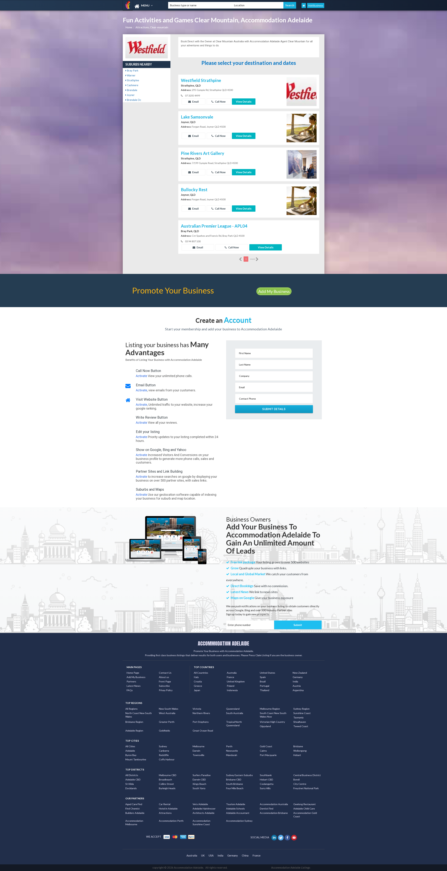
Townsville (198, 755)
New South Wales (168, 708)
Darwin (196, 750)
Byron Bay (130, 755)
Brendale (131, 90)
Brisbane (298, 746)
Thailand (264, 690)
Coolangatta (266, 783)
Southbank (266, 775)
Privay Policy (166, 690)
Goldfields (164, 730)
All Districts (131, 775)
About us (164, 677)
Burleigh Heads (167, 788)
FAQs (130, 690)
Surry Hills (265, 788)
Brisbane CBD (233, 779)
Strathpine (132, 80)
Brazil (263, 681)
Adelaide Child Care (304, 808)
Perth (229, 746)
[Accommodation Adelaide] (142, 6)
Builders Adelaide (134, 812)
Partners (131, 681)
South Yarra (199, 788)
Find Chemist (132, 808)
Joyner (130, 94)
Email (195, 101)
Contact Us (165, 672)
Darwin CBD (199, 779)
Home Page (133, 672)
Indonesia (232, 690)
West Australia (167, 713)
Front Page (165, 681)
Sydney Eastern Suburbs (239, 775)
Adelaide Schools (235, 808)
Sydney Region (301, 708)
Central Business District (307, 775)
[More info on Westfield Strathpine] (302, 91)
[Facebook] (288, 837)
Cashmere (132, 85)
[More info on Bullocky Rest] (302, 200)
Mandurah (231, 755)
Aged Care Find (133, 804)
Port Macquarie (268, 755)
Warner (130, 75)
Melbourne (198, 746)
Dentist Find (266, 808)
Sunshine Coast (302, 713)
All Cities (130, 746)
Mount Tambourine (135, 759)
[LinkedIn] (274, 837)
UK (203, 855)
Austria (297, 685)
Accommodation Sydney (239, 820)
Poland (230, 685)
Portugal (264, 685)
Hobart (297, 755)
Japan (197, 690)
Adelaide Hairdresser (204, 808)
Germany (298, 677)
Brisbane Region (134, 721)
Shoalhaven (299, 721)
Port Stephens (201, 721)
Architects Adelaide (203, 812)
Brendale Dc (133, 99)
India (295, 681)
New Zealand (300, 672)
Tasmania (298, 717)
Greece (198, 685)
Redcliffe (164, 755)
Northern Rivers (201, 713)
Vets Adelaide (200, 804)
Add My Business (274, 291)
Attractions (165, 812)
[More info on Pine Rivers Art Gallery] (302, 164)
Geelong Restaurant (304, 804)
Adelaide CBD (133, 779)
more (253, 259)
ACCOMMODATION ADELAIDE (223, 643)
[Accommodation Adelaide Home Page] (304, 5)
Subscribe (164, 685)
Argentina (298, 690)
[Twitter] (281, 837)
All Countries (201, 672)
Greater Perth (166, 721)
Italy (196, 677)
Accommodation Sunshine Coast (201, 822)
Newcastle (232, 750)
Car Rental (164, 804)
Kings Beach (199, 783)
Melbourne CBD (167, 775)
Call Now (220, 101)
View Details (243, 101)
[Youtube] (294, 837)
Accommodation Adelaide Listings (290, 867)
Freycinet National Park (306, 788)
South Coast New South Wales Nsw (273, 715)
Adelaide (130, 750)
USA (211, 855)
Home (128, 27)
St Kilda (129, 783)
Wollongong (300, 750)
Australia (232, 672)
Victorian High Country (272, 721)
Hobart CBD (266, 779)
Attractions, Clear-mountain (151, 27)
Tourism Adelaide (235, 804)
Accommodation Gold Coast (305, 814)
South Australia (234, 713)
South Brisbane (234, 783)
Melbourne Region (270, 708)
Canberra (164, 750)
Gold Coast (266, 746)
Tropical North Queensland (234, 723)
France (230, 677)
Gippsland (265, 726)
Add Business (315, 5)
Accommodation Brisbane (274, 812)
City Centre (299, 783)
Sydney (163, 746)
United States (267, 672)
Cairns (263, 750)
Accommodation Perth (171, 820)
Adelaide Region (134, 730)
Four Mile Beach (234, 788)
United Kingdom (236, 681)
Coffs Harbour (166, 759)
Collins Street (166, 783)
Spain (263, 677)
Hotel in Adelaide (168, 808)
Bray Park (132, 70)
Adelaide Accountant (237, 812)
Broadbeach (165, 779)
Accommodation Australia (274, 804)
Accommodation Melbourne (134, 822)
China (245, 855)
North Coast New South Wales (138, 715)
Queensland (233, 708)
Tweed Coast (300, 726)
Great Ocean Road (203, 730)
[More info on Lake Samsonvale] (302, 127)
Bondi (296, 779)
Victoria (197, 708)
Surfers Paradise (202, 775)
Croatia (198, 681)
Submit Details (273, 409)
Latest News (134, 685)
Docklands (131, 788)
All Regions (131, 708)
